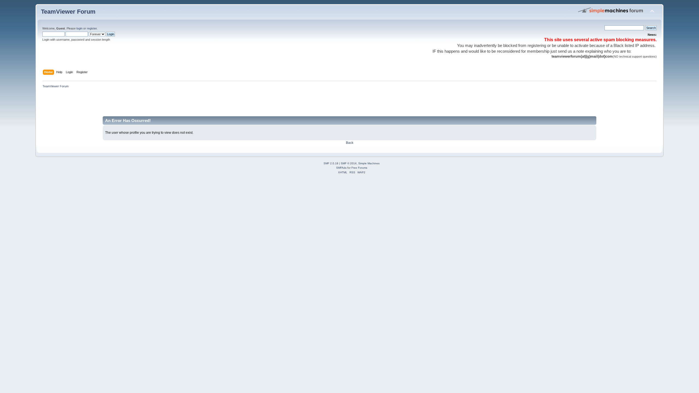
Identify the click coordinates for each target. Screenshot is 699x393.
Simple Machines (369, 163)
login (79, 28)
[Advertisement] (140, 104)
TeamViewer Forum (68, 11)
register (92, 28)
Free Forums (359, 167)
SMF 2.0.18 (331, 163)
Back (349, 143)
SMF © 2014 (349, 163)
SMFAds (341, 167)
